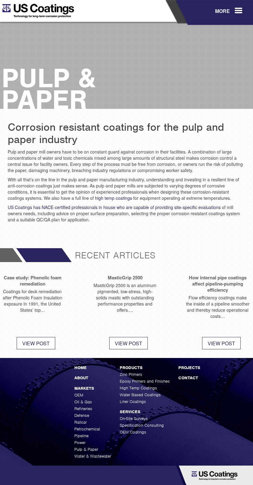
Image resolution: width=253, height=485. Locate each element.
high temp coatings (113, 198)
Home (80, 367)
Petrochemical (87, 429)
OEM (78, 395)
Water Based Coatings (140, 394)
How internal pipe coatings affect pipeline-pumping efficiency (218, 283)
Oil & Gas (83, 402)
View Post (36, 343)
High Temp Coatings (138, 388)
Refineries (83, 408)
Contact (188, 377)
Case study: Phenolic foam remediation (32, 280)
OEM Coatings (133, 432)
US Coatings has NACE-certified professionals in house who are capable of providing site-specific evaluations (114, 207)
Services (130, 411)
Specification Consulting (142, 425)
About (81, 377)
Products (131, 367)
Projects (189, 367)
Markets (84, 388)
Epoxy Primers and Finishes (145, 381)
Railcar (80, 422)
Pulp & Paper (86, 449)
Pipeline (81, 435)
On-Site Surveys (134, 418)
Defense (81, 415)
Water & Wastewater (92, 456)
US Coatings (47, 13)
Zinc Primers (131, 374)
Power (79, 442)
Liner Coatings (133, 401)
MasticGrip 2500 (125, 277)
